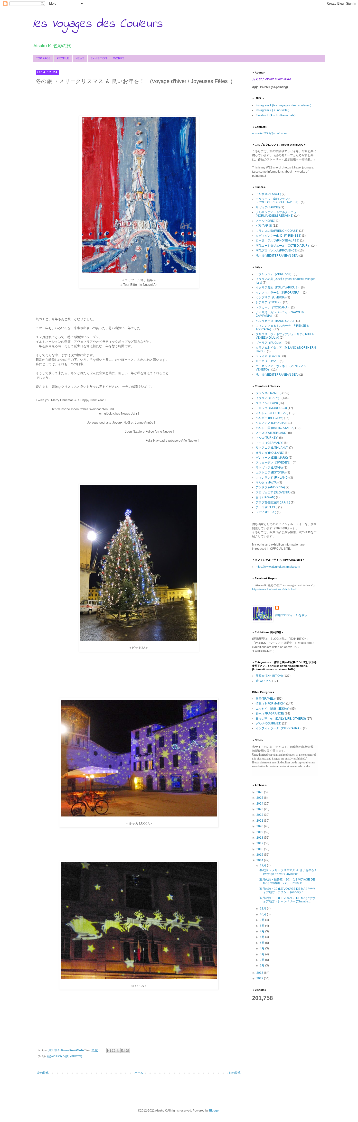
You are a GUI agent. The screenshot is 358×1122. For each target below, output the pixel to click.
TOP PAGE (43, 58)
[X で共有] (118, 1050)
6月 (262, 937)
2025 (260, 797)
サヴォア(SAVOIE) (268, 207)
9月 (262, 920)
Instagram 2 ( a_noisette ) (272, 110)
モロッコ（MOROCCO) (271, 408)
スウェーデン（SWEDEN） (274, 462)
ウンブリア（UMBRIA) (271, 297)
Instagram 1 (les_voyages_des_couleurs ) (283, 105)
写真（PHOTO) (72, 1056)
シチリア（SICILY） (269, 302)
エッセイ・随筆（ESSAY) (273, 708)
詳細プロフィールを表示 (291, 615)
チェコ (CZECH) (266, 507)
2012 (260, 978)
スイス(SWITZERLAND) (271, 433)
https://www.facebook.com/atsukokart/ (274, 589)
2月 (262, 960)
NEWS (79, 58)
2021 (260, 820)
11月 (263, 908)
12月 (263, 865)
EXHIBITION (99, 58)
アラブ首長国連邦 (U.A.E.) (273, 502)
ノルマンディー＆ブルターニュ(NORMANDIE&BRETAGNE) (276, 214)
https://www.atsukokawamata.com (278, 566)
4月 (262, 948)
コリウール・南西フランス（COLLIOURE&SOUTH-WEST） (278, 200)
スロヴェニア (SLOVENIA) (273, 492)
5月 (262, 943)
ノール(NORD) (265, 221)
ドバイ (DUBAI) (266, 512)
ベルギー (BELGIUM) (269, 418)
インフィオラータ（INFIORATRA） (279, 292)
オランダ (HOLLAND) (270, 452)
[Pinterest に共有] (127, 1050)
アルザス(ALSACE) (268, 194)
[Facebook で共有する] (122, 1050)
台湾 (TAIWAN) (265, 497)
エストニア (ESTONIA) (271, 472)
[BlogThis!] (113, 1050)
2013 (260, 972)
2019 (260, 832)
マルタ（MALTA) (267, 482)
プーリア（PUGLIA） (270, 342)
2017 (260, 843)
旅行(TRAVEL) (265, 698)
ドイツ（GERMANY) (269, 443)
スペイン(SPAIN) (267, 403)
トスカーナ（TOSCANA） (273, 307)
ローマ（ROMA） (267, 361)
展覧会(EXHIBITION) (269, 675)
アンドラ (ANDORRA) (270, 487)
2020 (260, 826)
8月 (262, 925)
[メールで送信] (108, 1050)
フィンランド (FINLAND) (272, 477)
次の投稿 (43, 1073)
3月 (262, 954)
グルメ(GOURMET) (268, 723)
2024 (260, 803)
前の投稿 (235, 1073)
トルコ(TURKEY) (267, 437)
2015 (260, 854)
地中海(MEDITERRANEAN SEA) (277, 255)
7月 (262, 931)
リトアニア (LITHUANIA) (272, 447)
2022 (260, 814)
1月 (262, 965)
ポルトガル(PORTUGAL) (272, 413)
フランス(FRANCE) (269, 393)
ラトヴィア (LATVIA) (269, 467)
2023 (260, 809)
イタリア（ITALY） (268, 398)
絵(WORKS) (54, 1056)
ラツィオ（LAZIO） (269, 356)
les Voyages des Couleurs (97, 24)
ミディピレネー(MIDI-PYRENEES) (278, 235)
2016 (260, 849)
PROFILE (63, 58)
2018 (260, 837)
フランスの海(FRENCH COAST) (277, 230)
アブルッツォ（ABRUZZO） (274, 274)
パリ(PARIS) (264, 225)
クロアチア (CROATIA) (271, 423)
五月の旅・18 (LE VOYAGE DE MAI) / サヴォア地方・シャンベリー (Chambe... (287, 899)
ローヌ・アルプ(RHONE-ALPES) (277, 240)
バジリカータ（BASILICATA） (275, 321)
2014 (260, 860)
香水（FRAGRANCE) (270, 713)
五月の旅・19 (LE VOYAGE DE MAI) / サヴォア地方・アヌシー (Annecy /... (287, 890)
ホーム (138, 1073)
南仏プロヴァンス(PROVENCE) (277, 250)
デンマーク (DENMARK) (272, 457)
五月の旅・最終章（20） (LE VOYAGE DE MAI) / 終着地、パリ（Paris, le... (287, 881)
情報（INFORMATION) (270, 703)
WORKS (118, 58)
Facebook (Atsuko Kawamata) (275, 115)
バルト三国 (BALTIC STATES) (275, 428)
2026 (260, 792)
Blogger (214, 1110)
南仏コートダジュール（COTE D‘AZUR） (283, 245)
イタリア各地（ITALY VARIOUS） (278, 287)
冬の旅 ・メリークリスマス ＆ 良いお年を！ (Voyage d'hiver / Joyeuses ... (289, 872)
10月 (263, 914)
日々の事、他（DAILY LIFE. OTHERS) (281, 718)
